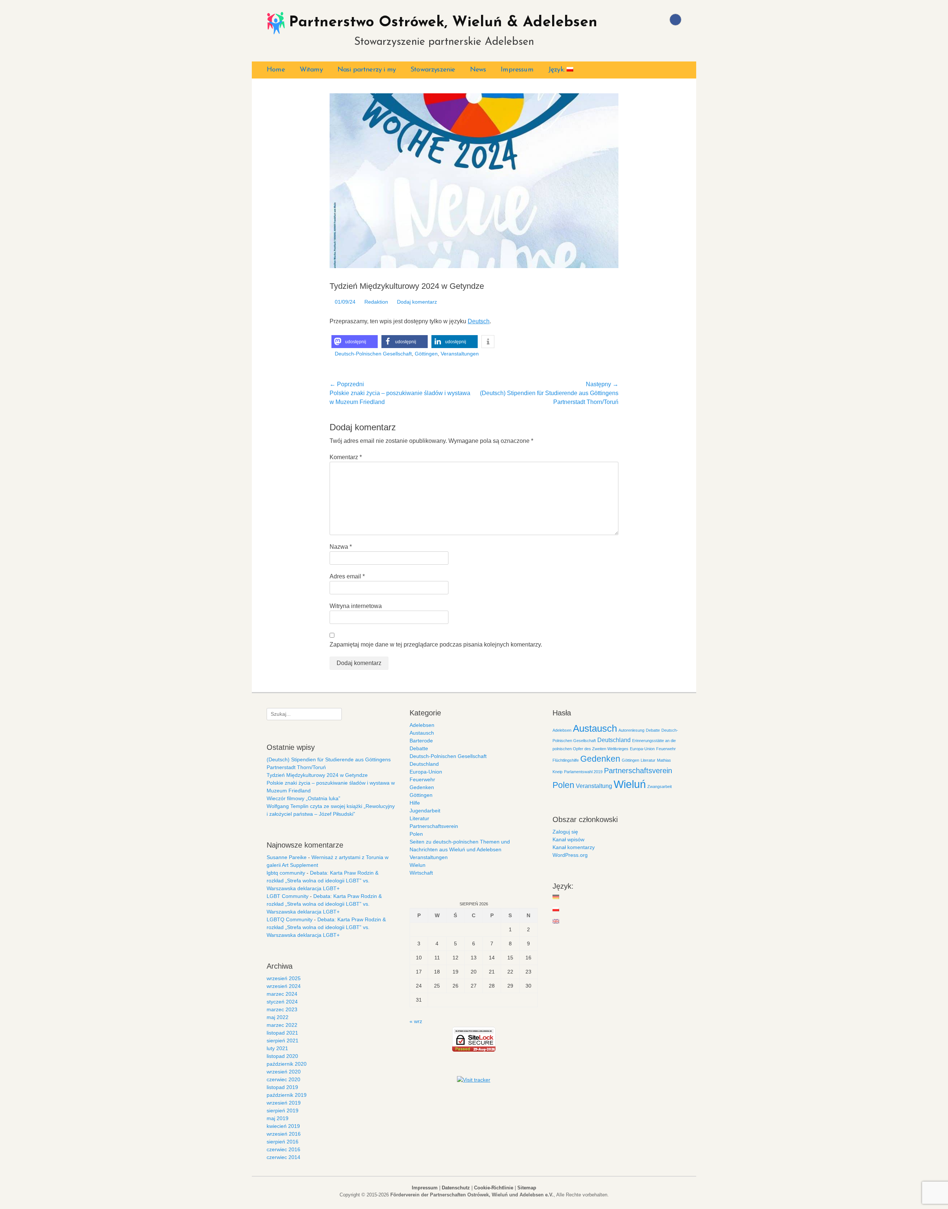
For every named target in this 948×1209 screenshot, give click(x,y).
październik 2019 (287, 1095)
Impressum (517, 69)
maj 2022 (277, 1017)
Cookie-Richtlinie (493, 1187)
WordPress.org (570, 855)
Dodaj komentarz (417, 302)
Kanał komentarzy (574, 847)
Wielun (417, 865)
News (478, 69)
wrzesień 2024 (284, 986)
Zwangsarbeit (659, 786)
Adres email (347, 576)
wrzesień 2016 (284, 1134)
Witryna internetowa (356, 606)
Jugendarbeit (425, 811)
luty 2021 (277, 1048)
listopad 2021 (282, 1033)
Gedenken (422, 787)
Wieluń (630, 784)
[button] (354, 341)
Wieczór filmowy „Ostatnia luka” (303, 798)
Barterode (421, 741)
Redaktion (376, 302)
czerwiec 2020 (283, 1079)
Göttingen (426, 354)
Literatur (419, 818)
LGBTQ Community (290, 919)
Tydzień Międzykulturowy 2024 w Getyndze (317, 775)
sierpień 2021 (282, 1040)
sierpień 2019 (282, 1110)
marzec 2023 (282, 1009)
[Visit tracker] (473, 1080)
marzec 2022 (282, 1025)
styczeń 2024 (282, 1002)
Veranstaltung (594, 785)
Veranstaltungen (460, 354)
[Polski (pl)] (556, 909)
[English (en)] (556, 921)
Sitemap (526, 1187)
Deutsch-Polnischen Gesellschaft (373, 354)
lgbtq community (286, 873)
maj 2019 (277, 1118)
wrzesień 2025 (284, 978)
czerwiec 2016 (283, 1149)
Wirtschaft (421, 873)
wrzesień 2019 (284, 1103)
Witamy (311, 69)
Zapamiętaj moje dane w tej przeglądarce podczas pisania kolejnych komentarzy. (436, 644)
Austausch (422, 733)
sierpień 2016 (282, 1142)
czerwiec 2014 (283, 1157)
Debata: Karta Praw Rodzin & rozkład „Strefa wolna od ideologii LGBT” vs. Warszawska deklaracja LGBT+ (322, 880)
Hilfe (415, 803)
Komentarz (346, 457)
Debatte (419, 748)
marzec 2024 (282, 994)
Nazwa (341, 547)
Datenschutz (456, 1187)
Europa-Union (426, 772)
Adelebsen (422, 725)
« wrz (416, 1021)
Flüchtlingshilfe (566, 760)
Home (276, 69)
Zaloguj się (565, 832)
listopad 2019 (282, 1087)
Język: (557, 69)
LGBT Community (287, 896)
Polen (416, 834)
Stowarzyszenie (432, 69)
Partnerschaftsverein (434, 826)
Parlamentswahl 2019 (583, 771)
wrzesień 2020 (284, 1072)
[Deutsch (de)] (556, 897)
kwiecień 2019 (283, 1126)
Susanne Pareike (287, 857)
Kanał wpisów (568, 839)
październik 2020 (287, 1064)
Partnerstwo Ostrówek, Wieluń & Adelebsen (443, 22)
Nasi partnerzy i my (366, 69)
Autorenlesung (631, 730)
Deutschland (424, 764)
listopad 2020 (282, 1056)
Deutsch (479, 321)
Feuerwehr (422, 779)
